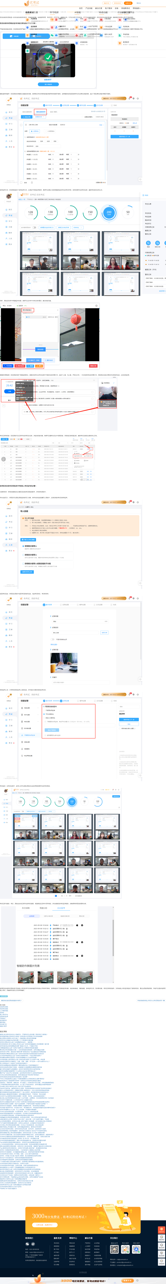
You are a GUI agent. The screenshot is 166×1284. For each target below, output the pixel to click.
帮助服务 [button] (136, 8)
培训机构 (97, 1246)
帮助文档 (72, 1243)
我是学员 (106, 3)
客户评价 (56, 1249)
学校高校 (97, 1249)
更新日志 (72, 1255)
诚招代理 (56, 1255)
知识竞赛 (87, 1249)
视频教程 (72, 1246)
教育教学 (97, 1252)
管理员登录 (117, 3)
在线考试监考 (4, 1016)
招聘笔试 (87, 1252)
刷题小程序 (3, 1026)
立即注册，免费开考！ (45, 1225)
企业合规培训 (98, 1261)
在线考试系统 (4, 996)
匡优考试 (72, 1261)
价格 (116, 8)
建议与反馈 (72, 1258)
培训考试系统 (4, 1009)
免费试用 (128, 3)
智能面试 (87, 1261)
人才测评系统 (4, 1010)
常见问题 (72, 1249)
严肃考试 (2, 1018)
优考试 (2, 1012)
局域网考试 (125, 8)
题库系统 (2, 1022)
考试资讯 (56, 1243)
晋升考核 (87, 1264)
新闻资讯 (72, 1264)
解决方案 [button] (98, 8)
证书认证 (87, 1258)
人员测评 (87, 1246)
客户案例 (108, 8)
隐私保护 (56, 1258)
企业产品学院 (98, 1264)
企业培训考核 (98, 1258)
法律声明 (56, 1261)
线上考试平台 (4, 1014)
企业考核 (97, 1243)
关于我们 (56, 1252)
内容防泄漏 (97, 1255)
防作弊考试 (3, 1020)
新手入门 (72, 1252)
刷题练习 (87, 1255)
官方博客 (56, 1264)
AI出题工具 (3, 1024)
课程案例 (56, 1246)
